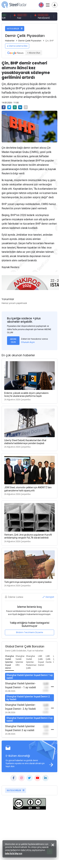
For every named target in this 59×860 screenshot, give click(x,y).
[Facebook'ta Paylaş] (4, 107)
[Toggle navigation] (54, 5)
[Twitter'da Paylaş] (9, 107)
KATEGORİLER (13, 28)
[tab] (9, 662)
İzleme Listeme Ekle (18, 45)
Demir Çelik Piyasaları (29, 40)
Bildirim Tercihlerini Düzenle (29, 632)
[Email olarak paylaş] (26, 107)
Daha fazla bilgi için (13, 853)
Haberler (10, 40)
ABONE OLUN (13, 340)
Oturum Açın (28, 342)
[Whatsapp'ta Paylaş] (15, 107)
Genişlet (49, 596)
